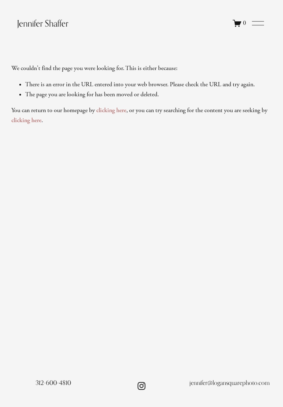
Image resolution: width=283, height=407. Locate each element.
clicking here (111, 110)
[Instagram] (141, 386)
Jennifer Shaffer (42, 23)
